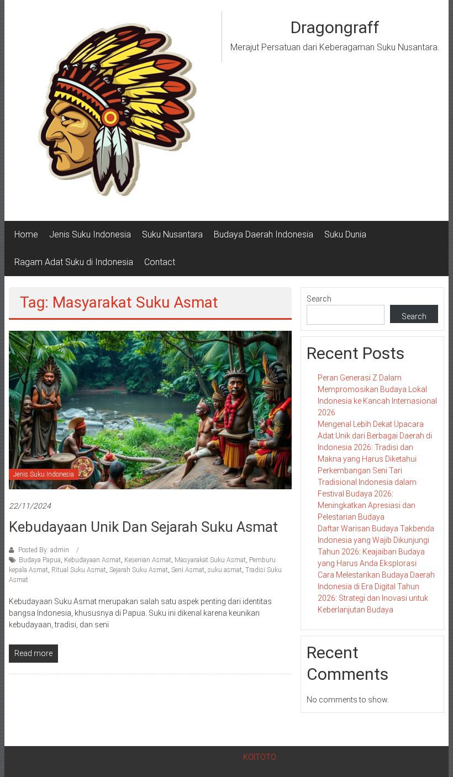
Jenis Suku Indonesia (90, 234)
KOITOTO (259, 757)
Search (319, 298)
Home (26, 234)
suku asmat (225, 570)
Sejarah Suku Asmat (138, 570)
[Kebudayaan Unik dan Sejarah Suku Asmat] (150, 409)
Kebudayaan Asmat (92, 560)
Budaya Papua (40, 560)
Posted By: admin (44, 550)
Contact (159, 262)
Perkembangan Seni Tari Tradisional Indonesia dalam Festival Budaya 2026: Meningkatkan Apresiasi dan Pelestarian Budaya (367, 493)
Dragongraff (335, 27)
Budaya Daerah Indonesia (263, 234)
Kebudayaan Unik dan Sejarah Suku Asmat (143, 527)
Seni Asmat (187, 570)
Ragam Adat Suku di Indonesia (73, 262)
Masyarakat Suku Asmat (210, 560)
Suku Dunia (345, 234)
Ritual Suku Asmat (78, 570)
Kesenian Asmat (147, 560)
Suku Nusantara (172, 234)
